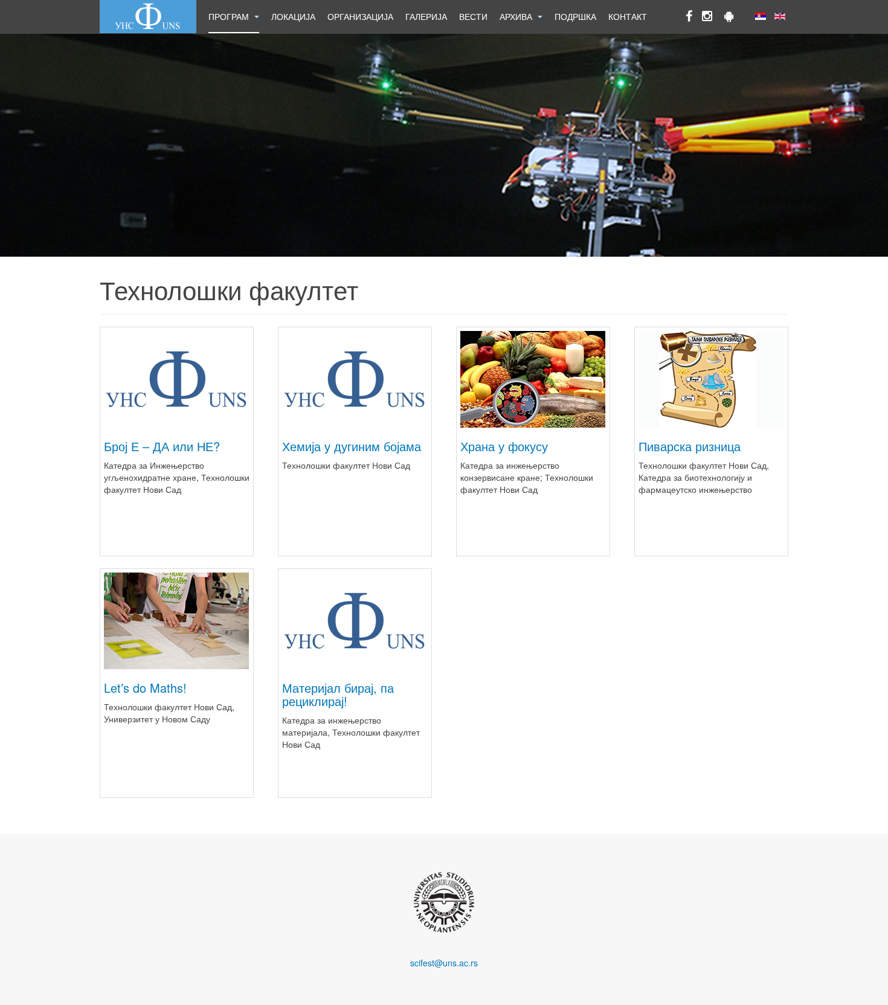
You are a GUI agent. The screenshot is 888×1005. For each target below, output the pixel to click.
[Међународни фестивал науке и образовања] (148, 16)
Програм (229, 16)
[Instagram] (707, 17)
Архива (517, 16)
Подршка (575, 16)
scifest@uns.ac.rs (444, 963)
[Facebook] (689, 17)
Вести (473, 16)
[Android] (729, 17)
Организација (360, 16)
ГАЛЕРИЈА (426, 16)
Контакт (627, 16)
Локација (293, 16)
